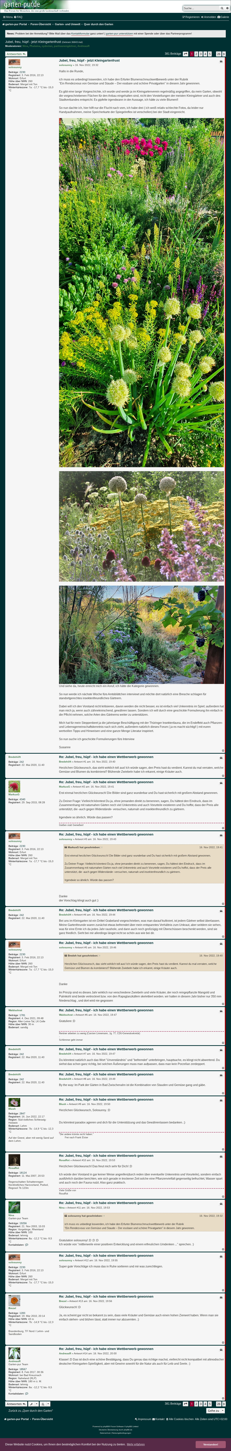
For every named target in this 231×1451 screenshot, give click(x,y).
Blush (12, 1108)
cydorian (47, 46)
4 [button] (205, 54)
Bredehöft (14, 756)
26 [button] (218, 54)
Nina (25, 46)
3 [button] (201, 54)
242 (21, 761)
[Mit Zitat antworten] (221, 61)
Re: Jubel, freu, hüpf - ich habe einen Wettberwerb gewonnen (106, 757)
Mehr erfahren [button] (136, 1444)
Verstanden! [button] (210, 1444)
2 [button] (196, 54)
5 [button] (210, 54)
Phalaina (35, 46)
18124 (23, 1172)
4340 (22, 799)
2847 (22, 1113)
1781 (22, 1015)
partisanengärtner (65, 46)
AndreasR (83, 46)
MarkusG (13, 794)
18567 (23, 1369)
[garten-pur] (36, 6)
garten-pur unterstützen (119, 33)
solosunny (15, 67)
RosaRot (13, 1168)
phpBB (106, 1426)
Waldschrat (15, 1010)
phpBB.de (128, 1430)
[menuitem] (18, 17)
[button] (185, 54)
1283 (22, 1313)
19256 (23, 1223)
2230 (22, 72)
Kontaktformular (80, 33)
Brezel (12, 1308)
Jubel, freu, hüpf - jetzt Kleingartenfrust (33, 42)
